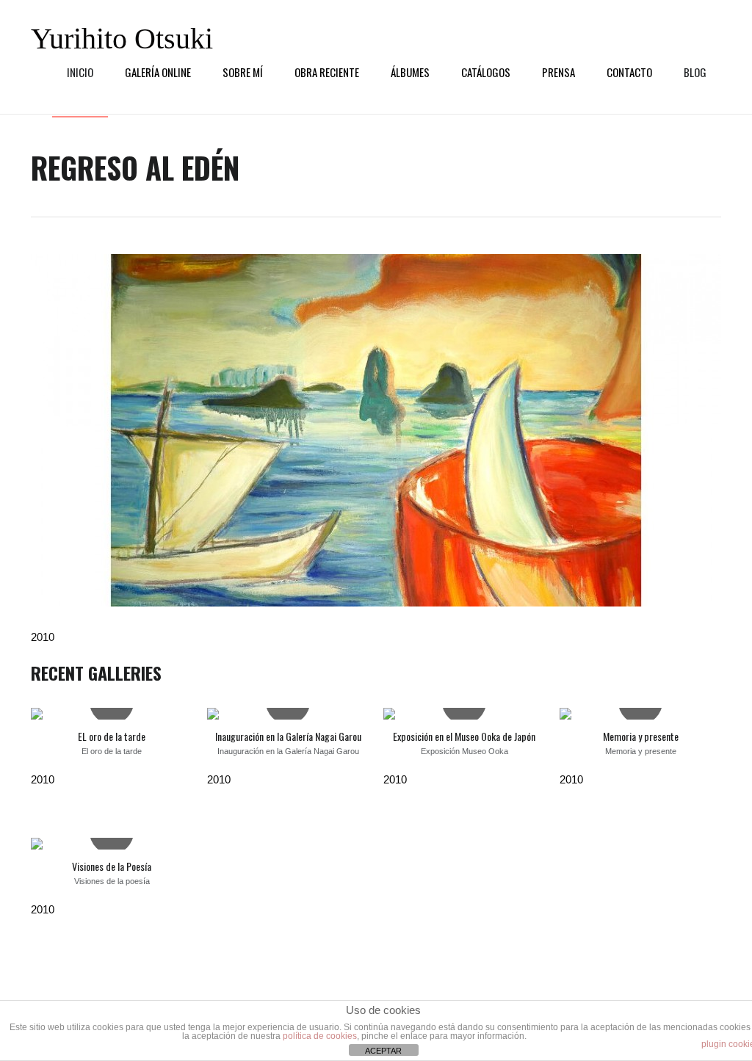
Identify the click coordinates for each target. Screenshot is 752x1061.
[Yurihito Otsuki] (376, 430)
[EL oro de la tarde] (111, 714)
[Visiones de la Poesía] (111, 844)
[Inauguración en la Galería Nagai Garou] (288, 714)
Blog (695, 72)
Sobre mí (243, 72)
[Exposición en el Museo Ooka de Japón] (464, 714)
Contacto (629, 72)
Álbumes (410, 72)
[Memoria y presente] (640, 714)
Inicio (80, 72)
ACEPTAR (383, 1050)
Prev (53, 430)
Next (699, 430)
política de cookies (320, 1036)
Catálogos (485, 72)
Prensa (558, 72)
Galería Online (158, 72)
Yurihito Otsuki (122, 39)
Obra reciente (326, 72)
